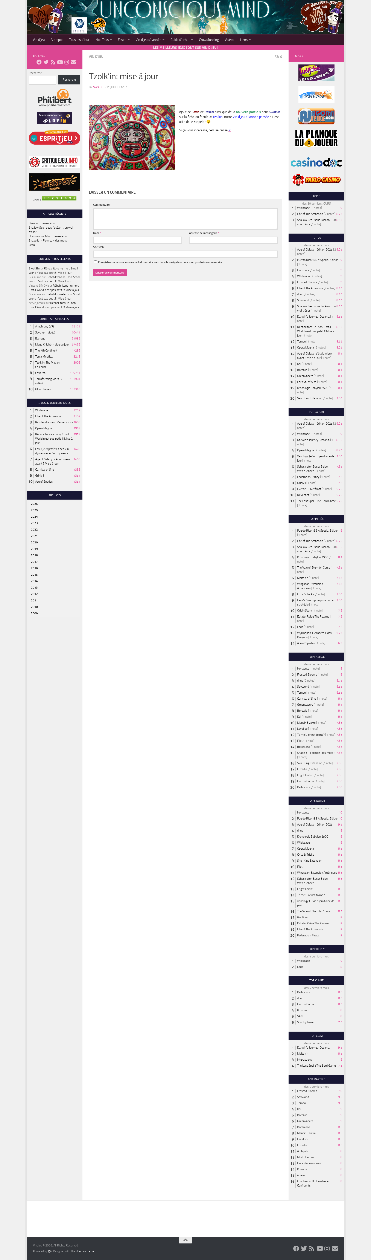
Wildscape (41, 410)
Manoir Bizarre (306, 723)
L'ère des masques (309, 1163)
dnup (300, 294)
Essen (122, 40)
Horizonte (303, 270)
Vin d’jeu (39, 40)
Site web (98, 247)
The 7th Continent (46, 350)
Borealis (302, 370)
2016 (34, 568)
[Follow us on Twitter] (46, 62)
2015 (34, 574)
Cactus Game (305, 781)
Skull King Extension (309, 398)
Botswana (303, 747)
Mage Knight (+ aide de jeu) (52, 344)
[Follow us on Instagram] (66, 62)
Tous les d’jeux (79, 40)
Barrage (40, 338)
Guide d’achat (180, 40)
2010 (34, 607)
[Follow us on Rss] (52, 62)
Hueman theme (85, 1251)
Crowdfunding (209, 40)
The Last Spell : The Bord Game (316, 501)
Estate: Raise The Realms (313, 616)
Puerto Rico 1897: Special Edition (317, 260)
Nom (97, 233)
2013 (34, 587)
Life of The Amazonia (48, 416)
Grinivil (39, 475)
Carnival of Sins (45, 469)
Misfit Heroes (305, 1157)
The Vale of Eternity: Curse (313, 567)
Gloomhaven (43, 389)
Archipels (303, 1151)
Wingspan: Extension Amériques (317, 873)
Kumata (302, 1169)
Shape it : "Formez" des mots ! (316, 753)
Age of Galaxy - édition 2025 (315, 249)
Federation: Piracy (308, 477)
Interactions (304, 1059)
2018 (34, 555)
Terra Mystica (44, 356)
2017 (34, 562)
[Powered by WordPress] (49, 1251)
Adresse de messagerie (204, 233)
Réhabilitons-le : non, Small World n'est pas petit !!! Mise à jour (54, 439)
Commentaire (102, 204)
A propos (57, 40)
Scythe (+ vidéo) (45, 332)
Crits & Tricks (305, 594)
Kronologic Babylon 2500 (312, 388)
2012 (34, 594)
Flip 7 (300, 741)
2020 (34, 542)
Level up (302, 729)
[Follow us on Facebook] (39, 62)
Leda (32, 245)
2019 (34, 549)
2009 (34, 613)
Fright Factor (305, 775)
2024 (34, 516)
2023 (34, 523)
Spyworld (303, 300)
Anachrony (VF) (44, 326)
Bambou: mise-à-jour (42, 223)
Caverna (40, 373)
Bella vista (303, 787)
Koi (299, 364)
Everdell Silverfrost (309, 489)
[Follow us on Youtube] (59, 62)
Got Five (302, 917)
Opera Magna (43, 428)
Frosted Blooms (307, 282)
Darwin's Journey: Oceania (313, 316)
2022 (34, 529)
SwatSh (98, 87)
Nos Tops (102, 40)
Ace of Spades (44, 481)
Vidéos (229, 40)
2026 (34, 504)
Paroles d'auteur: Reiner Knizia (54, 422)
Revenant (303, 495)
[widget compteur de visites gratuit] (59, 200)
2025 (34, 510)
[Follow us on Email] (73, 62)
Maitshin (302, 578)
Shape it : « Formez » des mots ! (48, 240)
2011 (34, 600)
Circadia (302, 769)
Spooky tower (306, 1022)
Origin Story (304, 610)
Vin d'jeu (96, 57)
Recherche (35, 73)
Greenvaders (305, 376)
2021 (34, 536)
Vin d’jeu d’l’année (148, 40)
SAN (300, 1016)
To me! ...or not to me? (311, 735)
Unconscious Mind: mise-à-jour (48, 236)
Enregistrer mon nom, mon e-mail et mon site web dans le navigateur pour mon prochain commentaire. (160, 262)
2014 (34, 581)
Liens (244, 40)
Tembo (301, 341)
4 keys (301, 1175)
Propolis (302, 1010)
